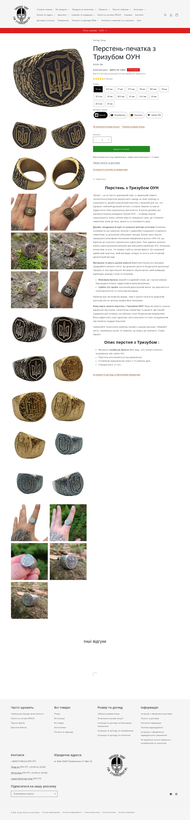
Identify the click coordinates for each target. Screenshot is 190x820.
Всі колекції (59, 718)
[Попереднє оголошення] (12, 30)
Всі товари (59, 723)
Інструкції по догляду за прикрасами (110, 169)
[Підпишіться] (54, 794)
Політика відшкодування (152, 727)
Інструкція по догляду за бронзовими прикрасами (116, 374)
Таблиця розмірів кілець (133, 126)
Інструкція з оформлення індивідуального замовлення (154, 733)
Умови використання (92, 812)
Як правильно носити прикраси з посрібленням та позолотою (156, 741)
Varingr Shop (21, 812)
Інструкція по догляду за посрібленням (115, 731)
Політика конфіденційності (72, 812)
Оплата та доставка (150, 718)
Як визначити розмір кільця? (106, 126)
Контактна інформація (151, 723)
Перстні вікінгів (18, 723)
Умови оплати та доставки (106, 162)
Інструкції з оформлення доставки (156, 714)
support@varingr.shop (22, 778)
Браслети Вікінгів (18, 727)
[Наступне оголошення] (178, 30)
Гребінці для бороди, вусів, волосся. (27, 714)
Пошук (57, 714)
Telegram (15, 767)
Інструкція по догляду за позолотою (114, 735)
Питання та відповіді (63, 732)
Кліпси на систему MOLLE (23, 718)
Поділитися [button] (101, 179)
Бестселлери (60, 727)
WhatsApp (16, 772)
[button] (62, 9)
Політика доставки (109, 812)
